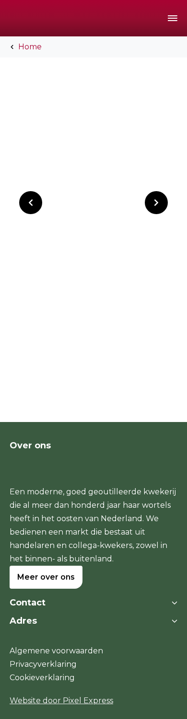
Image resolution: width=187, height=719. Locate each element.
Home (30, 46)
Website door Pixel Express (61, 700)
